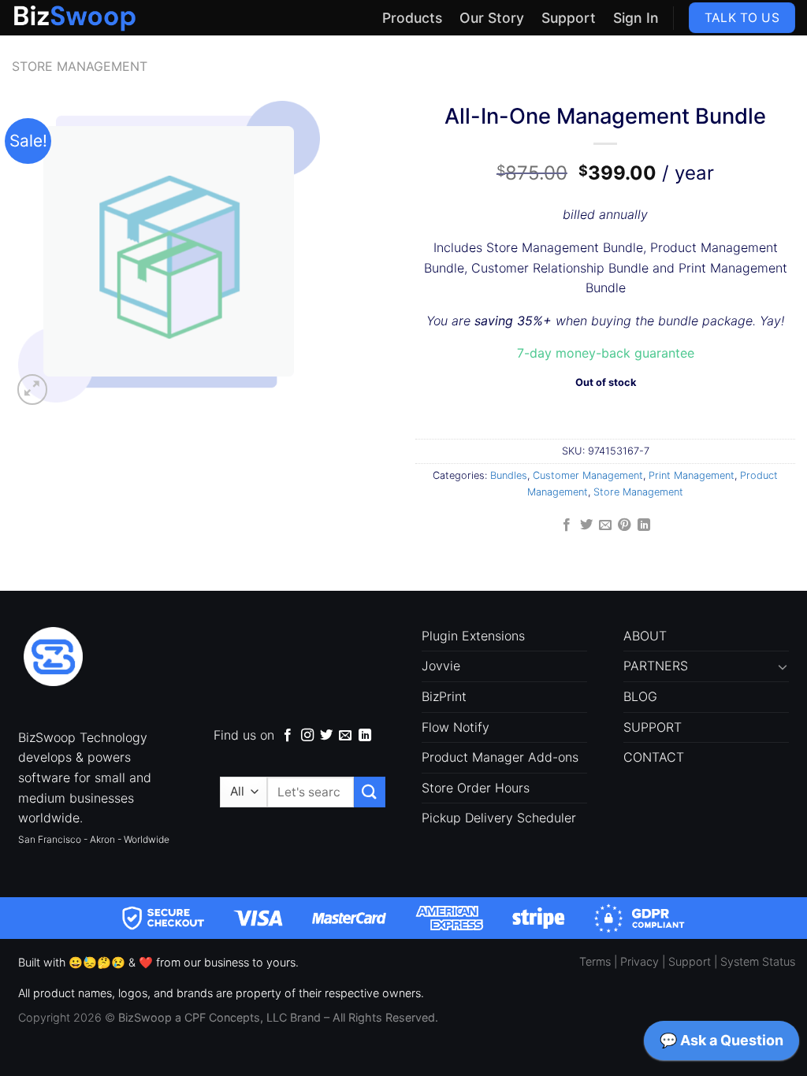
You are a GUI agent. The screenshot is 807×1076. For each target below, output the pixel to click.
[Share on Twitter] (585, 525)
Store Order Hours (476, 788)
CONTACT (653, 757)
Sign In (636, 17)
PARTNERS (655, 665)
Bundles (508, 475)
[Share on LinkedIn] (644, 525)
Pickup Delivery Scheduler (499, 818)
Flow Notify (455, 727)
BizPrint (444, 696)
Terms (595, 961)
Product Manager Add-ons (500, 757)
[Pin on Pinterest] (624, 525)
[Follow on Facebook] (287, 736)
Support (568, 17)
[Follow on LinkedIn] (365, 736)
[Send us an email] (345, 736)
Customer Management (588, 475)
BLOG (640, 696)
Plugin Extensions (473, 636)
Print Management (691, 475)
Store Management (79, 66)
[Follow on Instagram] (307, 736)
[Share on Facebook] (566, 525)
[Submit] (369, 792)
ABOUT (645, 636)
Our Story (491, 17)
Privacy (639, 961)
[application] (721, 1044)
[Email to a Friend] (605, 525)
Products (412, 17)
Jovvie (441, 665)
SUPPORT (652, 727)
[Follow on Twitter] (326, 736)
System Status (757, 961)
